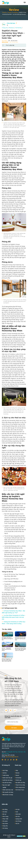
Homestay (15, 12)
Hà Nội (17, 809)
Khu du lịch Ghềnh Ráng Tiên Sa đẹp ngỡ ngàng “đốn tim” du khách (20, 649)
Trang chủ (4, 12)
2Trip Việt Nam (11, 23)
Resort (17, 775)
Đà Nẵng (5, 809)
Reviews (10, 12)
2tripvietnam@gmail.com (11, 756)
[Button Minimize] (5, 45)
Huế (17, 812)
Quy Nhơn (4, 40)
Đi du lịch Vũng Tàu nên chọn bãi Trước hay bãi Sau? (20, 638)
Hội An (17, 823)
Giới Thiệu (5, 770)
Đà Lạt (4, 814)
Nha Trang (5, 816)
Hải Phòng (18, 821)
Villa (17, 770)
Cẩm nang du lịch (20, 787)
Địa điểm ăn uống (20, 782)
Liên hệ (4, 773)
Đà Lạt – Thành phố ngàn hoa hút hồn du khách (6, 649)
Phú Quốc (5, 821)
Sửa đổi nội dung (7, 782)
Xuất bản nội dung (7, 780)
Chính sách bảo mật (8, 790)
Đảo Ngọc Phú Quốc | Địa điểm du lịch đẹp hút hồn (7, 638)
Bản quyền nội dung (8, 792)
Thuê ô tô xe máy (20, 785)
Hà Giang (5, 828)
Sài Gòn (18, 816)
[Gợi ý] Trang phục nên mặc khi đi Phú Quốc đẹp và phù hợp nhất (7, 660)
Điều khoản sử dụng (8, 794)
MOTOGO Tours (20, 790)
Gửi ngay (14, 727)
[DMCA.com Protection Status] (21, 836)
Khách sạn (18, 780)
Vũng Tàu (5, 826)
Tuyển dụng (6, 775)
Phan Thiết (5, 819)
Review (17, 773)
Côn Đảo (5, 812)
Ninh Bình (18, 814)
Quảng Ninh (19, 819)
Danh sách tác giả (7, 777)
